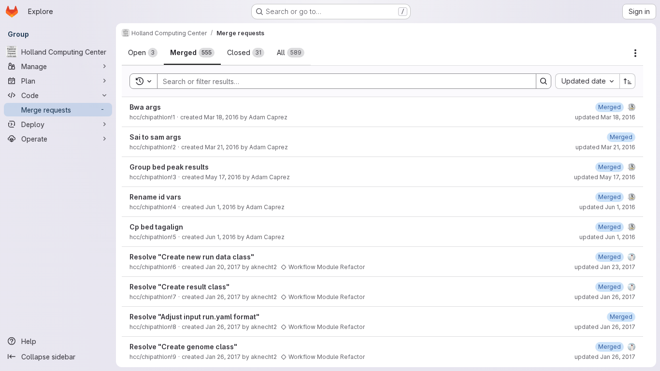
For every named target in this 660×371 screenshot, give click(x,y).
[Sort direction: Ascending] (627, 81)
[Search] (543, 81)
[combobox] (587, 81)
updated (605, 117)
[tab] (143, 53)
